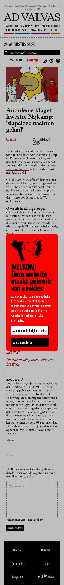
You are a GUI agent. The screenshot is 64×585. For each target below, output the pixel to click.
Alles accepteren (23, 342)
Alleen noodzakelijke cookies (30, 330)
